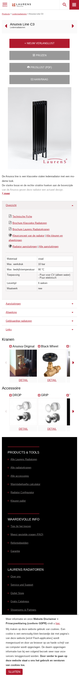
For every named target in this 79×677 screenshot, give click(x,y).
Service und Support (22, 584)
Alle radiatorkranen (21, 467)
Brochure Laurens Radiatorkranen (30, 229)
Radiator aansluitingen (24, 246)
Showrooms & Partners (23, 609)
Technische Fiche (22, 216)
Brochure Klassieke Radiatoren (29, 223)
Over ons (16, 576)
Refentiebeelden (19, 542)
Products (6, 14)
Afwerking (11, 312)
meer (6, 193)
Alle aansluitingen (48, 246)
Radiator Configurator (22, 492)
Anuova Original (23, 346)
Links (9, 329)
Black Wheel (49, 346)
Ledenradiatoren (19, 14)
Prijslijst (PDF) (41, 67)
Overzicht (11, 205)
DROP (16, 395)
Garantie (15, 551)
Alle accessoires (20, 476)
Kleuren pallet (18, 500)
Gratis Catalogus (20, 601)
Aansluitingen (13, 303)
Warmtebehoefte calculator (25, 484)
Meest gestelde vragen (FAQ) (27, 534)
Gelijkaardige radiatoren (19, 320)
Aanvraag (40, 79)
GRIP (45, 395)
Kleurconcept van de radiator (28, 235)
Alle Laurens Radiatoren (24, 459)
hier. (58, 623)
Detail (23, 380)
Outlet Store (17, 593)
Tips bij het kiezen (21, 526)
